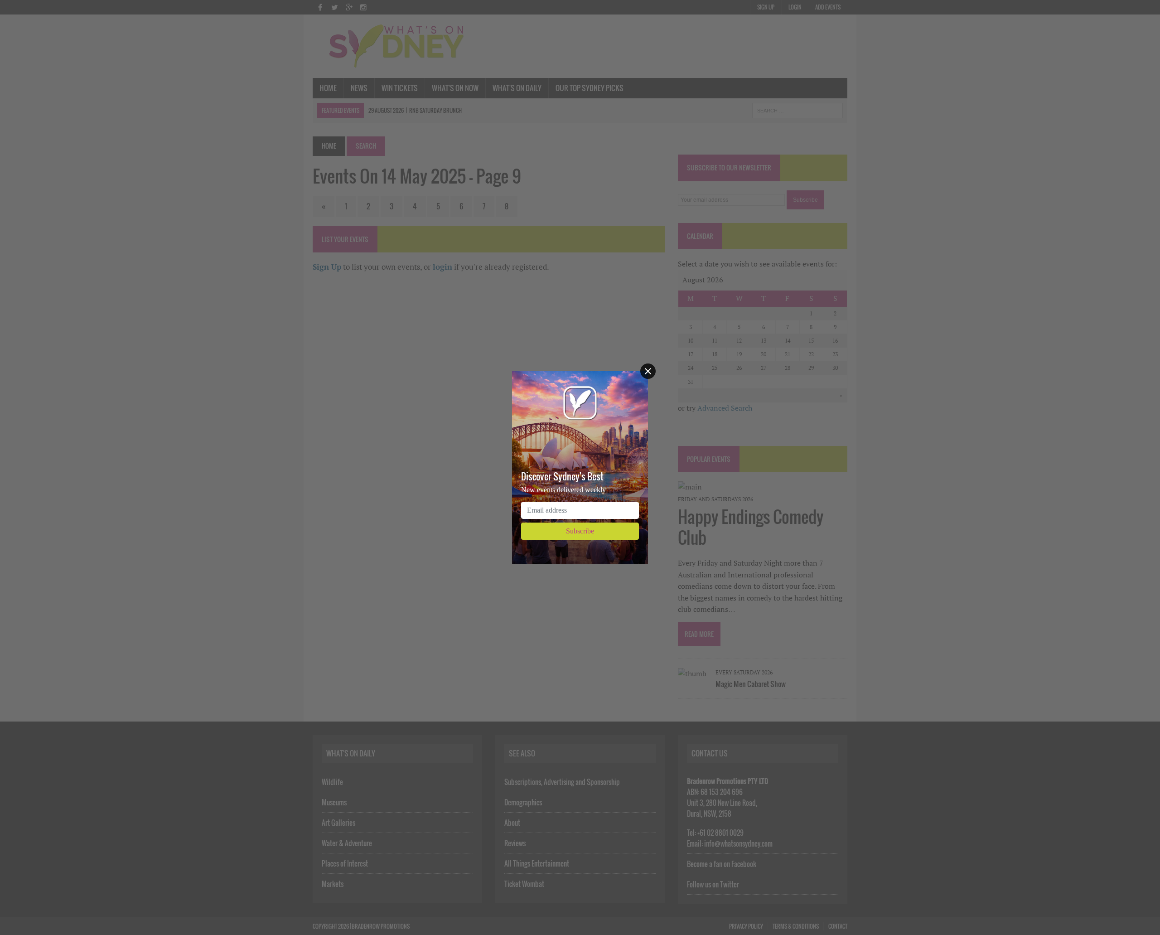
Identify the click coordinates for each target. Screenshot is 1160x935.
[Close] (648, 371)
